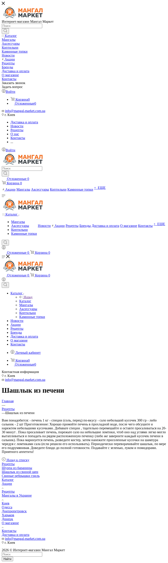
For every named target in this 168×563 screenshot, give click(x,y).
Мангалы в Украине (17, 495)
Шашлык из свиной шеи (20, 472)
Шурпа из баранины (17, 468)
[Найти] (5, 31)
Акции (7, 483)
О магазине (10, 523)
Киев (5, 503)
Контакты (9, 531)
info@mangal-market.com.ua (25, 111)
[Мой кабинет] (4, 248)
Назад (28, 297)
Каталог (25, 301)
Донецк (7, 519)
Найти (7, 559)
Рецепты (8, 464)
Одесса (7, 507)
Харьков (8, 515)
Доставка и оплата (15, 535)
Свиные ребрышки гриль (21, 476)
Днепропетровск (14, 511)
